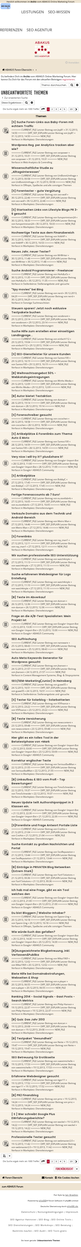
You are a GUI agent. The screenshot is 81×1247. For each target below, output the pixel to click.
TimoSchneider (65, 787)
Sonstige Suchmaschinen (36, 302)
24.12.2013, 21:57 (20, 668)
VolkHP (61, 236)
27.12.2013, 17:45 (20, 482)
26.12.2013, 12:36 (20, 604)
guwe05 (62, 684)
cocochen (63, 418)
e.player (62, 981)
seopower (63, 152)
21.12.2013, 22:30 (22, 813)
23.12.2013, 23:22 (20, 706)
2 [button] (52, 109)
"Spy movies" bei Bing (27, 289)
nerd (60, 293)
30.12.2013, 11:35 (20, 277)
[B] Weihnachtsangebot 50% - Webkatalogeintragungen (33, 375)
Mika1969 (63, 958)
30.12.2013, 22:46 (20, 197)
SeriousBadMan (66, 764)
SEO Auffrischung (24, 639)
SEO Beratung (63, 1225)
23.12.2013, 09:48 (20, 725)
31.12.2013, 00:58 (20, 178)
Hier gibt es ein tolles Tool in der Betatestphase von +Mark (35, 740)
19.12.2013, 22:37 (20, 1007)
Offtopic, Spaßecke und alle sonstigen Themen (47, 185)
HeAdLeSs (63, 274)
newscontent (64, 722)
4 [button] (60, 109)
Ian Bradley (71, 1194)
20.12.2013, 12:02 (20, 961)
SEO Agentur (39, 29)
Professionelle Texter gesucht (33, 1137)
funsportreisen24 (67, 217)
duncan (61, 399)
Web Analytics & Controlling (37, 162)
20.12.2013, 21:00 (22, 901)
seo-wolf (62, 194)
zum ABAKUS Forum (12, 1186)
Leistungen (32, 11)
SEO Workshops (44, 1225)
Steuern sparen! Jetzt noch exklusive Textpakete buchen (38, 310)
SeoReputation (65, 851)
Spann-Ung (63, 916)
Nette (60, 1042)
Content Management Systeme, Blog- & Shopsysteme (51, 675)
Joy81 (60, 129)
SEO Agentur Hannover (23, 1219)
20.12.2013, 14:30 (22, 938)
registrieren (68, 79)
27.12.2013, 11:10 (20, 585)
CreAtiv (61, 829)
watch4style (64, 559)
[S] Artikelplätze (23, 476)
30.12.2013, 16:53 (20, 239)
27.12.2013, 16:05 (20, 501)
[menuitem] (72, 62)
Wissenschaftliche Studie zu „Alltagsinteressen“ (32, 170)
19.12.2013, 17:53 (20, 1064)
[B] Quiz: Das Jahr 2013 (28, 1019)
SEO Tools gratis (57, 1230)
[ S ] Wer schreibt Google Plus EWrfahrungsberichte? (33, 1116)
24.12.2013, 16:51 (20, 687)
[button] (43, 109)
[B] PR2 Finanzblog (24, 1095)
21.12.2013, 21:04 (20, 832)
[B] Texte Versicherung (28, 719)
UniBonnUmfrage (67, 175)
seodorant (63, 316)
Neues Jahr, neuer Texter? (30, 251)
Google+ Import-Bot (68, 460)
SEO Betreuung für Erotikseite (33, 1057)
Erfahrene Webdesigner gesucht (35, 1076)
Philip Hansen (65, 1004)
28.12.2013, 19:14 (20, 402)
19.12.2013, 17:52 (20, 1083)
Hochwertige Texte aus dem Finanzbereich (42, 233)
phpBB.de (72, 1206)
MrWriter (62, 255)
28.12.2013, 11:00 (22, 463)
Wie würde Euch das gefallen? (33, 932)
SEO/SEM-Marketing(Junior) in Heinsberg (41, 681)
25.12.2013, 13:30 (22, 627)
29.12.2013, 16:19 (20, 361)
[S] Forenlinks (21, 536)
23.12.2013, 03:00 (22, 748)
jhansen (62, 665)
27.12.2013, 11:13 (20, 562)
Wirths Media (65, 380)
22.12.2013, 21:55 (20, 767)
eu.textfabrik (64, 498)
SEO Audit (40, 1230)
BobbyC (62, 479)
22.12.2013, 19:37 (20, 790)
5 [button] (64, 109)
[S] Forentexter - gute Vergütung (35, 191)
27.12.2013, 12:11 (20, 543)
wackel (61, 1121)
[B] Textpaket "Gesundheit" (31, 1038)
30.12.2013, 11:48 (20, 258)
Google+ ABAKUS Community (38, 470)
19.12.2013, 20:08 (20, 1026)
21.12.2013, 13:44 (20, 855)
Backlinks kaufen (22, 1230)
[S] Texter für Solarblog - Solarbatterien (40, 700)
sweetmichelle (65, 1061)
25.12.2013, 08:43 (20, 646)
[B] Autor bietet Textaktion (31, 396)
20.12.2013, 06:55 (20, 984)
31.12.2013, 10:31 (20, 155)
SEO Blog (44, 1219)
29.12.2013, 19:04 (20, 342)
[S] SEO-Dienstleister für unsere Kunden (41, 354)
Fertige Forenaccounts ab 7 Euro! (35, 494)
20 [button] (71, 109)
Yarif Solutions (65, 874)
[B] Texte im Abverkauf (28, 597)
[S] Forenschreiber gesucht (31, 415)
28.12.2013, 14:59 (20, 444)
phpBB (42, 1200)
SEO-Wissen (59, 11)
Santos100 (63, 357)
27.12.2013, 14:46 (20, 524)
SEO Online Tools (61, 1219)
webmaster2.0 (65, 1140)
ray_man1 (63, 540)
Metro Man (63, 521)
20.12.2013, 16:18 (20, 919)
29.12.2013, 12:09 (20, 384)
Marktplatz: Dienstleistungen (38, 139)
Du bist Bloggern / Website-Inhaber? (38, 913)
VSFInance (63, 703)
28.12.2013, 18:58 (20, 421)
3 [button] (56, 109)
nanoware (63, 642)
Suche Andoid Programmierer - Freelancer (42, 270)
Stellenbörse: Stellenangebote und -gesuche (46, 283)
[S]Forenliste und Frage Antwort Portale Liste (44, 825)
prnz (60, 1098)
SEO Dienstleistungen (20, 1225)
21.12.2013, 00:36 (20, 878)
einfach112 (63, 339)
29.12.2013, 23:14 (20, 319)
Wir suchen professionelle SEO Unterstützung (44, 555)
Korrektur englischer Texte (31, 760)
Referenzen (11, 29)
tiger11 (61, 1080)
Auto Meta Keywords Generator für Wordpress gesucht (37, 660)
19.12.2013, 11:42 (20, 1144)
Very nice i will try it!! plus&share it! (37, 457)
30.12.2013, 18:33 (20, 220)
